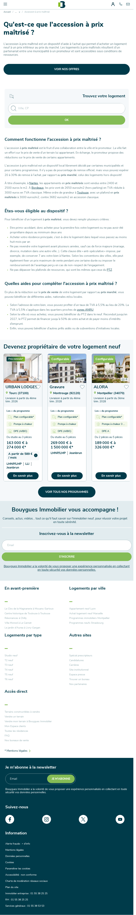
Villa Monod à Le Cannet (18, 623)
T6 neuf (9, 679)
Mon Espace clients (15, 726)
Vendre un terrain (14, 716)
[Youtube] (120, 819)
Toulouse (83, 192)
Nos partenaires (78, 684)
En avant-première (22, 588)
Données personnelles (17, 856)
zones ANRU (85, 309)
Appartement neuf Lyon (82, 609)
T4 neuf (9, 670)
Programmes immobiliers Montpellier (89, 618)
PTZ (109, 269)
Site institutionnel (79, 670)
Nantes (33, 183)
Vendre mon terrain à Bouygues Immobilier (28, 721)
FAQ (7, 735)
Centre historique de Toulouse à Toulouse (27, 613)
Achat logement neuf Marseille (86, 613)
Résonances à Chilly (16, 618)
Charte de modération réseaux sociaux (26, 881)
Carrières (74, 665)
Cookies (9, 862)
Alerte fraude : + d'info (17, 844)
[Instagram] (46, 819)
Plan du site (11, 887)
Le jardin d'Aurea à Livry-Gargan (22, 628)
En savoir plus (23, 475)
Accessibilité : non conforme (20, 875)
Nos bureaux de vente (17, 740)
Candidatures (76, 660)
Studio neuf (11, 655)
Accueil (7, 12)
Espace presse (77, 674)
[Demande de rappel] (122, 904)
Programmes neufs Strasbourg (86, 623)
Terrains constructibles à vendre (22, 712)
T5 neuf (9, 674)
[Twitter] (83, 819)
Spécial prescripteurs (80, 655)
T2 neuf (9, 660)
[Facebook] (9, 819)
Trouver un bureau (79, 679)
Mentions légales (14, 850)
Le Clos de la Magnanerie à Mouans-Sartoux (29, 609)
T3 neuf (9, 665)
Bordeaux (38, 187)
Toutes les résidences (16, 731)
